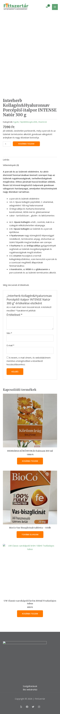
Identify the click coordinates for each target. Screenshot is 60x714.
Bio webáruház (30, 689)
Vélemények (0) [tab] (11, 165)
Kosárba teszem (26, 143)
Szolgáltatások (30, 686)
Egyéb (16, 122)
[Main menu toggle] (55, 7)
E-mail (10, 345)
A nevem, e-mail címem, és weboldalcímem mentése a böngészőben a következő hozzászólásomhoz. (29, 361)
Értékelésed (14, 314)
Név (9, 333)
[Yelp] (21, 707)
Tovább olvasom (30, 534)
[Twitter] (33, 707)
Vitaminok (42, 122)
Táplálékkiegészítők (28, 122)
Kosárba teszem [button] (30, 461)
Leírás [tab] (6, 159)
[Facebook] (27, 707)
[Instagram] (39, 707)
